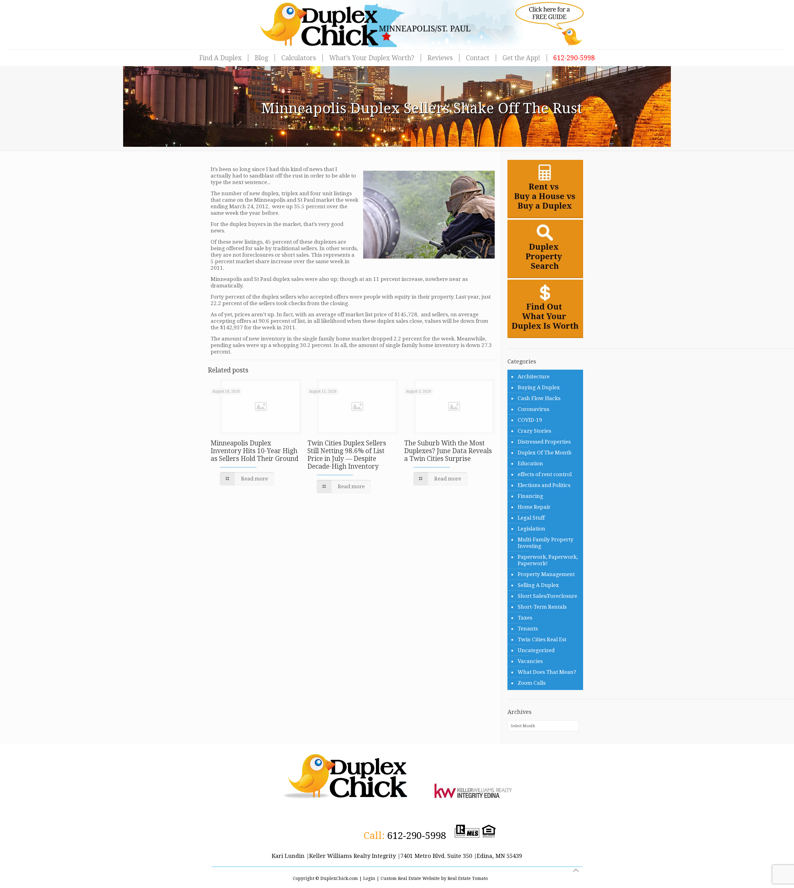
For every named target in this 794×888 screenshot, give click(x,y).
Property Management (546, 574)
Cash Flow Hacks (539, 398)
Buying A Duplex (539, 387)
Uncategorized (536, 650)
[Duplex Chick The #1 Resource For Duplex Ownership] (397, 24)
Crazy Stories (534, 431)
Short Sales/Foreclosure (547, 596)
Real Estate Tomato (468, 878)
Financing (530, 496)
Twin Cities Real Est (542, 639)
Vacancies (530, 661)
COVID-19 (530, 420)
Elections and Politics (544, 485)
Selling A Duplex (538, 585)
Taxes (525, 618)
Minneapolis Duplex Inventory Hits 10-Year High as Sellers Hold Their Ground (254, 450)
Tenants (528, 628)
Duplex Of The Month (545, 452)
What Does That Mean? (547, 672)
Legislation (531, 528)
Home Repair (534, 507)
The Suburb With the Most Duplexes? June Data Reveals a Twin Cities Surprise (448, 450)
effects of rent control (545, 474)
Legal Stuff (531, 518)
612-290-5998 (416, 835)
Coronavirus (533, 409)
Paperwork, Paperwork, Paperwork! (548, 560)
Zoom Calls (532, 683)
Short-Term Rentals (542, 607)
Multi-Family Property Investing (545, 542)
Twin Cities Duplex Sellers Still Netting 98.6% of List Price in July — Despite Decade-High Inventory (346, 454)
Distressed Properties (544, 442)
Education (530, 463)
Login (369, 878)
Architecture (534, 376)
